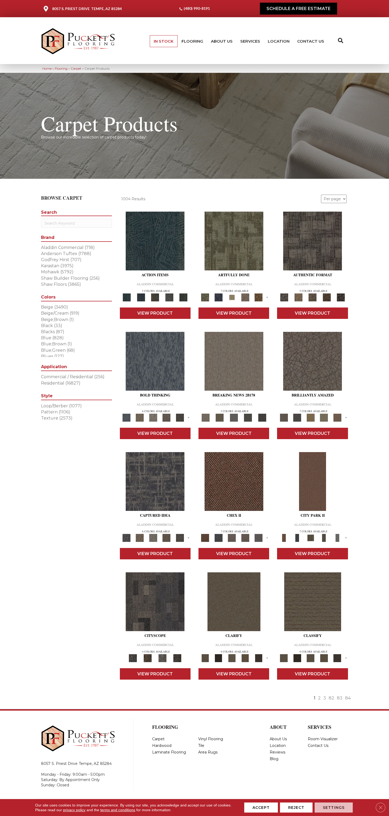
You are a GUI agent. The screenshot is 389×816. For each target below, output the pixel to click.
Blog (274, 758)
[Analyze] (218, 658)
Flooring (192, 41)
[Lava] (153, 417)
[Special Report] (219, 417)
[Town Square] (259, 538)
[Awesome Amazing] (245, 297)
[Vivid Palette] (259, 297)
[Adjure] (259, 658)
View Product (155, 313)
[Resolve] (233, 601)
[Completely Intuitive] (310, 417)
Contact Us (310, 41)
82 (331, 698)
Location (279, 41)
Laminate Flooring (169, 752)
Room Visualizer (323, 739)
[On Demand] (248, 417)
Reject (296, 807)
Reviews (277, 752)
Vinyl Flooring (210, 739)
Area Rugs (208, 752)
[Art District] (232, 538)
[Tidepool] (155, 241)
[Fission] (167, 417)
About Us (222, 41)
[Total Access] (262, 417)
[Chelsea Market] (234, 481)
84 (348, 698)
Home (47, 68)
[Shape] (155, 361)
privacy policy (74, 810)
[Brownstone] (155, 297)
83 (339, 698)
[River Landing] (218, 538)
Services (250, 41)
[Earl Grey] (169, 297)
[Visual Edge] (312, 241)
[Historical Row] (177, 658)
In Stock (164, 41)
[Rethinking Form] (326, 297)
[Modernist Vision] (232, 297)
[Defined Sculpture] (298, 297)
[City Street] (183, 297)
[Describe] (232, 658)
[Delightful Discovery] (234, 241)
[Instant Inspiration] (337, 417)
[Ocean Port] (141, 297)
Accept (261, 807)
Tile (201, 745)
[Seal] (180, 417)
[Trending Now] (234, 361)
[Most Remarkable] (218, 297)
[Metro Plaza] (245, 538)
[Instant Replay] (234, 417)
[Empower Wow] (324, 417)
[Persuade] (245, 658)
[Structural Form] (340, 297)
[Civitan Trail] (147, 658)
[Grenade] (140, 417)
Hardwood (161, 745)
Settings (334, 807)
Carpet (76, 68)
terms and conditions (117, 810)
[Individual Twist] (312, 297)
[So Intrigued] (312, 361)
